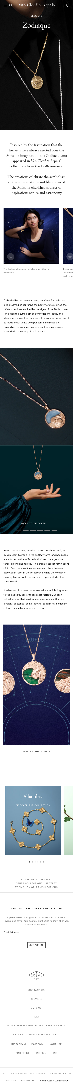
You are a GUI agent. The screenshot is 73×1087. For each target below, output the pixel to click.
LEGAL (5, 1073)
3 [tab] (33, 530)
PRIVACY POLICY (19, 1073)
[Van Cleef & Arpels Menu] (5, 5)
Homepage (28, 879)
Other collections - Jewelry (36, 883)
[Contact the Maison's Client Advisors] (67, 5)
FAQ (36, 1016)
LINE (54, 1053)
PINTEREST (23, 1053)
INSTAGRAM (18, 1044)
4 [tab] (40, 530)
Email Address (11, 932)
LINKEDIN (40, 1053)
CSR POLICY (12, 1081)
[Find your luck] (7, 1064)
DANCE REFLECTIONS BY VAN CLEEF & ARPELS (36, 1025)
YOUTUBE (56, 1044)
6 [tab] (54, 530)
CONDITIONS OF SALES (60, 1073)
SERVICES (36, 998)
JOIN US (36, 1007)
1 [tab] (18, 530)
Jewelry (46, 879)
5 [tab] (47, 530)
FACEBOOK (38, 1044)
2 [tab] (26, 530)
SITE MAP (26, 1081)
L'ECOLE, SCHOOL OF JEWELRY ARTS (36, 1034)
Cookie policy (37, 1073)
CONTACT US (36, 990)
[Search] (10, 5)
